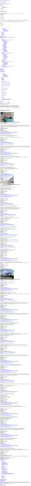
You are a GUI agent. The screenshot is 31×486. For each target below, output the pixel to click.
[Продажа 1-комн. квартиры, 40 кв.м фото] (6, 132)
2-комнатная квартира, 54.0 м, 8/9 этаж (5, 414)
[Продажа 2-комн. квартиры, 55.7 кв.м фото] (6, 445)
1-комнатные (5, 41)
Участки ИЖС (5, 62)
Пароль (1, 4)
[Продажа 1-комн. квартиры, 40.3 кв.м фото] (6, 288)
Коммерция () (2, 215)
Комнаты (4, 44)
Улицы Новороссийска (5, 472)
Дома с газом (5, 56)
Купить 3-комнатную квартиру (6, 85)
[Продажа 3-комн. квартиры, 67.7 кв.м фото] (6, 361)
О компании (3, 28)
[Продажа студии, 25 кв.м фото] (4, 330)
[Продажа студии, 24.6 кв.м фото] (7, 122)
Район (8, 102)
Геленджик (4, 36)
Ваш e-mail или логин (3, 3)
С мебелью (5, 50)
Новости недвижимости (5, 463)
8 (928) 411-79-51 (9, 131)
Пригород (5, 64)
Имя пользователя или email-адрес (4, 20)
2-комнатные (5, 47)
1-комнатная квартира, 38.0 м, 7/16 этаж (5, 320)
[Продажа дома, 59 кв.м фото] (4, 299)
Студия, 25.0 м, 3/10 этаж (3, 331)
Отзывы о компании (6, 30)
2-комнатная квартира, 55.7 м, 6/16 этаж (5, 446)
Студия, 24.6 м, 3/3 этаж (3, 123)
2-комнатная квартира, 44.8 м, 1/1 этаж (5, 371)
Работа (3, 32)
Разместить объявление (11, 37)
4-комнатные (5, 43)
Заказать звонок (2, 69)
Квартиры (3, 39)
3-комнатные (5, 42)
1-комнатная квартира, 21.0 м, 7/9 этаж (5, 436)
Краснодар (1, 36)
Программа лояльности (5, 464)
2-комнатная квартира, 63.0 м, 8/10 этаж (5, 185)
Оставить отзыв (2, 460)
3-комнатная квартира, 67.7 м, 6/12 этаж (5, 362)
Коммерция (3, 65)
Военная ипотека (4, 466)
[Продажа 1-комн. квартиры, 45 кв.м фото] (6, 195)
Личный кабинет (5, 37)
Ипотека (3, 33)
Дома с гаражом (5, 57)
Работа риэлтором (4, 469)
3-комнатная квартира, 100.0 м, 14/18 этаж (5, 403)
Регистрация (3, 6)
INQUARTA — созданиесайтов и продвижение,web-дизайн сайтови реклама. (3, 480)
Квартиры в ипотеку (4, 89)
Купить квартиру (4, 40)
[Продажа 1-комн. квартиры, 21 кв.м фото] (6, 435)
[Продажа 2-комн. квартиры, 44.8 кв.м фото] (6, 370)
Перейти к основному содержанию (4, 0)
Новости (4, 74)
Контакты (3, 34)
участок (1, 235)
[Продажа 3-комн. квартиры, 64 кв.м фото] (6, 153)
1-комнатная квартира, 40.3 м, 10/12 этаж (5, 289)
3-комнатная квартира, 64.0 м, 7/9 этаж (5, 154)
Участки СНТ (5, 63)
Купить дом (3, 53)
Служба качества (5, 76)
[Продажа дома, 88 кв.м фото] (4, 341)
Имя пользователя (2, 13)
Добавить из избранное (17, 122)
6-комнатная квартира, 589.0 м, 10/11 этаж (5, 310)
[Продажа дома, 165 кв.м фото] (4, 224)
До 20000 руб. (5, 51)
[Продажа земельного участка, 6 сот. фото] (6, 391)
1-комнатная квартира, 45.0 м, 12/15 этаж (5, 196)
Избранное (1, 37)
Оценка (3, 467)
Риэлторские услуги (4, 468)
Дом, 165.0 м (2, 225)
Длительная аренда (4, 49)
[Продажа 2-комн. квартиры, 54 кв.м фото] (6, 413)
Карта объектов (4, 471)
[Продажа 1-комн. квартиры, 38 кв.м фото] (6, 319)
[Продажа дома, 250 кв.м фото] (7, 279)
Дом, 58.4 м (2, 300)
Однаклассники (4, 476)
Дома (2, 52)
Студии (4, 48)
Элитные (4, 45)
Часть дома (5, 58)
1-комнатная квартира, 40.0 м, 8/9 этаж (5, 133)
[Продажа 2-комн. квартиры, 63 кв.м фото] (7, 184)
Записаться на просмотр (3, 131)
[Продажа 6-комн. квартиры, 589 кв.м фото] (6, 309)
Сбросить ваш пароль (4, 7)
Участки (3, 60)
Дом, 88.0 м (2, 342)
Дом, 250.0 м (2, 280)
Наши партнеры (5, 29)
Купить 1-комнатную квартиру (6, 82)
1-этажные (5, 54)
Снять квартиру (4, 93)
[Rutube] (3, 477)
